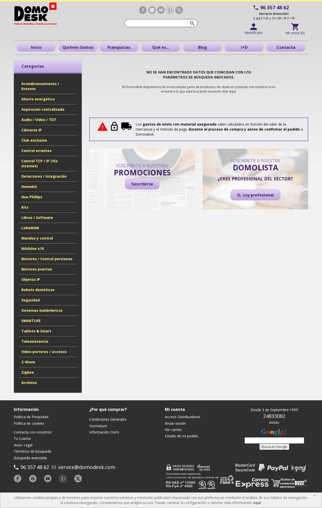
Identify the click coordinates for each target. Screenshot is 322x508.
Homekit (29, 186)
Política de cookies (29, 423)
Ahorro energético (38, 99)
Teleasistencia (34, 341)
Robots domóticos (38, 289)
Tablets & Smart (36, 331)
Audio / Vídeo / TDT (38, 119)
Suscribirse (142, 184)
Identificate (254, 32)
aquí (257, 502)
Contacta (285, 47)
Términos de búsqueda (32, 451)
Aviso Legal (23, 445)
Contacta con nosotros (33, 432)
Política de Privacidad (31, 417)
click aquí (229, 91)
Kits (24, 207)
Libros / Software (37, 217)
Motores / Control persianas (46, 258)
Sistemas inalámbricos (42, 310)
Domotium (98, 426)
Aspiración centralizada (42, 109)
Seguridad (30, 300)
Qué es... (160, 47)
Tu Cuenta (22, 438)
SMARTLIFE (31, 320)
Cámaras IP (31, 130)
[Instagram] (152, 10)
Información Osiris (104, 432)
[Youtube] (161, 10)
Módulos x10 (32, 248)
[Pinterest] (170, 10)
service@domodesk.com (86, 467)
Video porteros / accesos (44, 351)
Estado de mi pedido (181, 436)
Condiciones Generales (108, 419)
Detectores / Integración (44, 176)
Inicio (36, 47)
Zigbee (27, 372)
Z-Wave (28, 362)
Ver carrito (173, 430)
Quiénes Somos (77, 47)
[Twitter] (179, 10)
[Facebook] (143, 10)
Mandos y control (37, 238)
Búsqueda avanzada (30, 458)
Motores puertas (36, 269)
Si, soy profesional (255, 195)
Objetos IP (30, 279)
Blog (202, 47)
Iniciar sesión (175, 423)
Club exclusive (34, 140)
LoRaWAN (30, 227)
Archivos (29, 382)
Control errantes (36, 150)
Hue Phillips (31, 196)
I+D (244, 47)
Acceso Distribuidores (182, 417)
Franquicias (118, 47)
